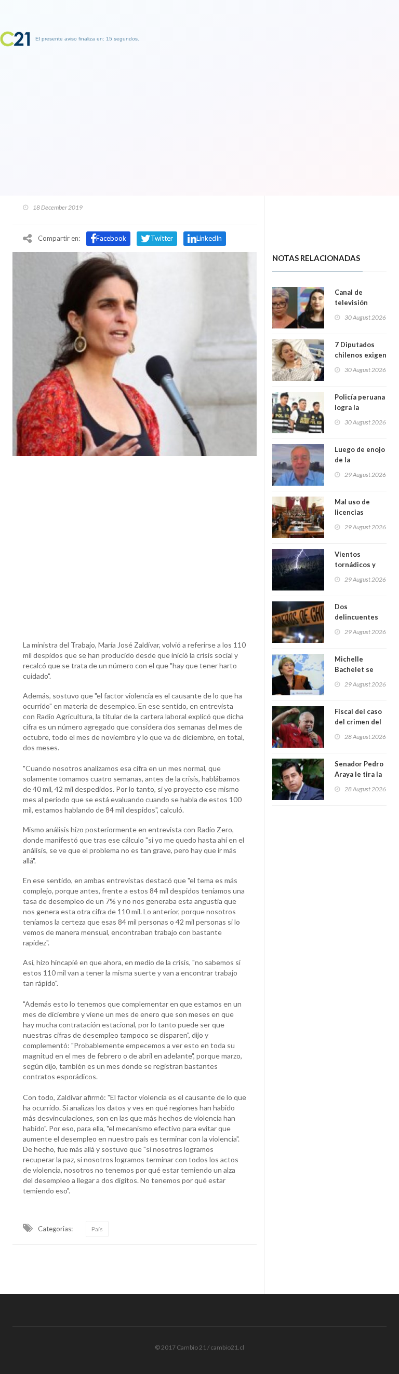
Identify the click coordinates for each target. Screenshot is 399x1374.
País (97, 1229)
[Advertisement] (134, 545)
